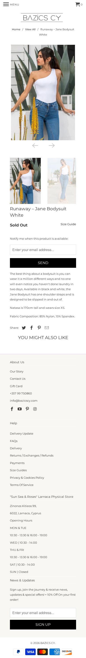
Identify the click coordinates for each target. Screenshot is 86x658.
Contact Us (17, 378)
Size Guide (68, 224)
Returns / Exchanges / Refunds (31, 455)
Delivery (16, 448)
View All (30, 29)
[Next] (51, 145)
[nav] (11, 4)
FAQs (13, 441)
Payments (17, 463)
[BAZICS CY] (43, 18)
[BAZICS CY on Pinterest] (27, 409)
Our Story (16, 371)
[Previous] (34, 145)
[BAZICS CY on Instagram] (35, 409)
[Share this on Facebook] (30, 327)
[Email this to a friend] (46, 327)
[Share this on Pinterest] (38, 327)
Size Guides (18, 470)
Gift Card (16, 386)
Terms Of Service (22, 485)
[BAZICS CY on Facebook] (12, 409)
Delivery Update (21, 433)
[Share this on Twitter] (23, 327)
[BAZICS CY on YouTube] (20, 409)
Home (16, 29)
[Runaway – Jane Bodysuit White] (43, 92)
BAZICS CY (47, 643)
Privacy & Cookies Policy (27, 477)
